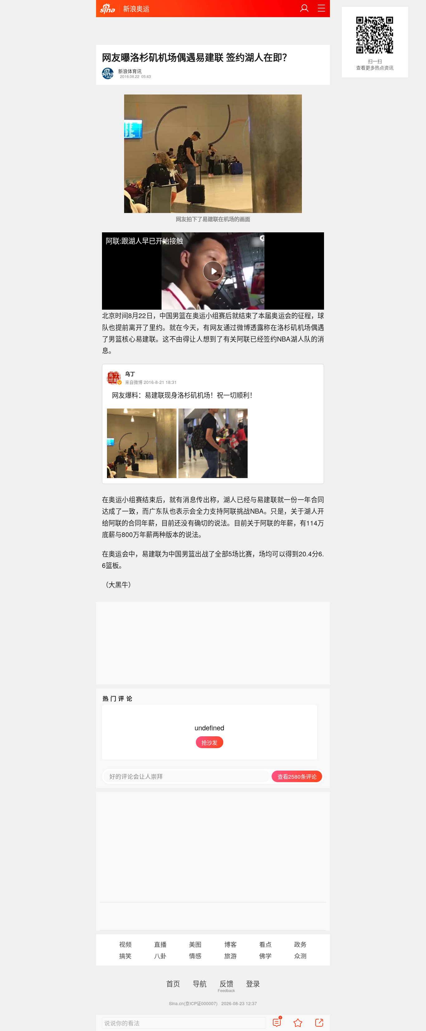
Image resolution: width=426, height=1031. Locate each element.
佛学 (265, 955)
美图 (195, 944)
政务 (300, 944)
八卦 (160, 955)
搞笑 (125, 955)
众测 (300, 955)
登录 (253, 983)
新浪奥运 (136, 8)
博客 (230, 944)
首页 (173, 983)
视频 (125, 944)
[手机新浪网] (107, 9)
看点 (265, 944)
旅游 (230, 955)
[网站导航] (321, 8)
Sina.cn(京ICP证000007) (193, 1003)
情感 (195, 955)
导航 (199, 983)
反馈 (226, 983)
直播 (160, 944)
